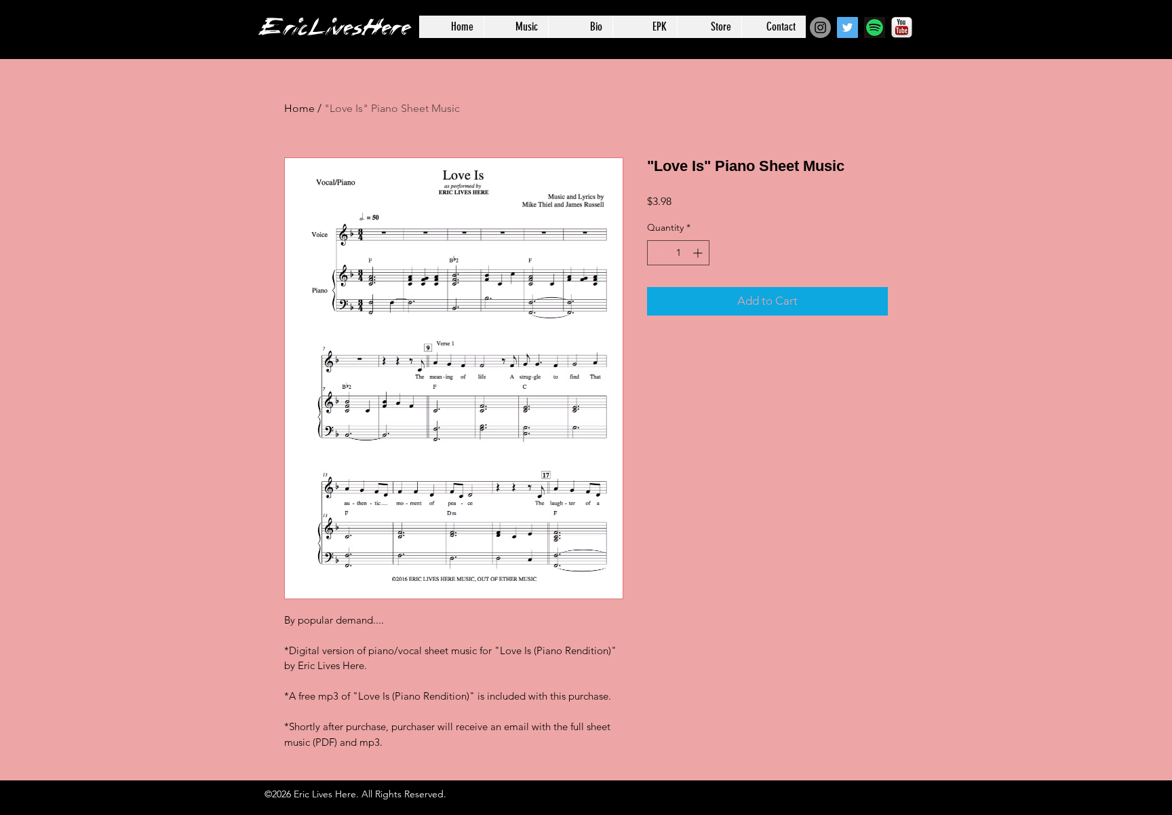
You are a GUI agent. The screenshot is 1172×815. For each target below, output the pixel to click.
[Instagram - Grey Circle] (820, 27)
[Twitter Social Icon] (847, 27)
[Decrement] (657, 253)
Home (299, 108)
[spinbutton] (678, 253)
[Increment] (698, 253)
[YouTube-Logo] (901, 27)
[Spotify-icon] (874, 27)
